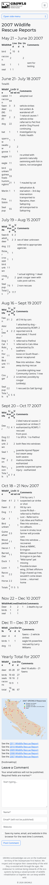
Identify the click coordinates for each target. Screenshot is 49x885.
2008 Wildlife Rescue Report (24, 753)
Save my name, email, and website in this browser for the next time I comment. (26, 835)
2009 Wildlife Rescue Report (24, 750)
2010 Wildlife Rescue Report (24, 746)
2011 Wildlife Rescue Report (24, 743)
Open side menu (11, 16)
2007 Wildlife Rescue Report (24, 756)
